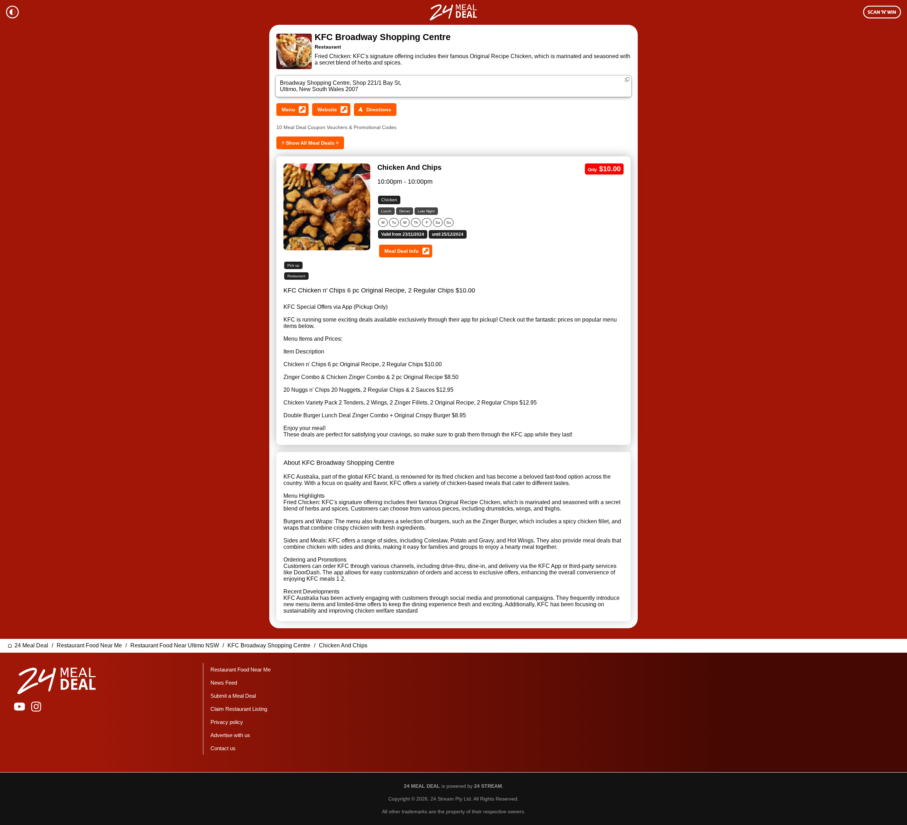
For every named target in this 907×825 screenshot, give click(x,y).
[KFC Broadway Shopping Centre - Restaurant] (294, 51)
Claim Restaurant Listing (238, 709)
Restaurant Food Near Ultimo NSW (174, 645)
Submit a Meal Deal (233, 696)
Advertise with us (230, 735)
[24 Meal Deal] (453, 12)
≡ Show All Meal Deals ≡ (310, 143)
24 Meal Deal (31, 645)
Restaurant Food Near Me (89, 645)
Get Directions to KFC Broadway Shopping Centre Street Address (375, 109)
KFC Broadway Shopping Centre (383, 37)
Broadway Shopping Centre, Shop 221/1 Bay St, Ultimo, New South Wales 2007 (340, 86)
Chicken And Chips (343, 645)
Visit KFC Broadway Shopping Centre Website (331, 109)
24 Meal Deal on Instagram (36, 706)
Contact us (223, 748)
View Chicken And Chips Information (405, 251)
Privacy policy (226, 722)
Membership (882, 12)
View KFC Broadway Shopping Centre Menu (292, 109)
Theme (12, 12)
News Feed (223, 683)
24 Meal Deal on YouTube (19, 706)
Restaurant (328, 47)
